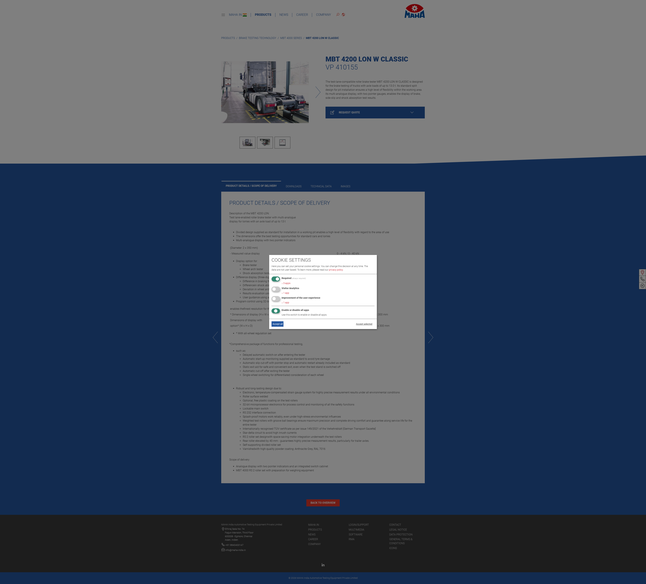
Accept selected (364, 324)
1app (285, 293)
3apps (286, 283)
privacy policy (336, 269)
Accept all (278, 324)
